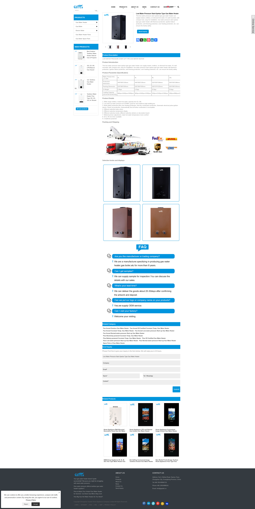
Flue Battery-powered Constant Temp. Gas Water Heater (122, 338)
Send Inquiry (143, 31)
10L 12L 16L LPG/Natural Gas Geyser (91, 68)
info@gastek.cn (161, 488)
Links (76, 505)
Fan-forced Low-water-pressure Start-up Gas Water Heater (154, 331)
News (144, 7)
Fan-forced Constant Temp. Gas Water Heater (118, 331)
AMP (100, 505)
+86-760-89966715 (161, 482)
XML (95, 505)
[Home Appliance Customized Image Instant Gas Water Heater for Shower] (167, 415)
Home (113, 7)
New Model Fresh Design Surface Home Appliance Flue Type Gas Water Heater (167, 460)
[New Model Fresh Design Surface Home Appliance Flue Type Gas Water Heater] (167, 445)
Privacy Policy (110, 505)
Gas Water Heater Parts (83, 34)
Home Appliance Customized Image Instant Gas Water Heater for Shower (166, 430)
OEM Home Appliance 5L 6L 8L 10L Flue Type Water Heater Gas (114, 460)
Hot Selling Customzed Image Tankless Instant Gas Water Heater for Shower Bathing (141, 460)
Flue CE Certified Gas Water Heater (154, 338)
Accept (35, 504)
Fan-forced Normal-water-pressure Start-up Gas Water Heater (123, 333)
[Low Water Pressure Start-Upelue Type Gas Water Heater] (110, 47)
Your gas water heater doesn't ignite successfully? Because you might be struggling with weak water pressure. (88, 481)
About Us (134, 7)
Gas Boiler (79, 26)
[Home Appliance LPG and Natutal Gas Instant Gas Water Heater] (141, 415)
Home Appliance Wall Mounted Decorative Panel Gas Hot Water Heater (114, 430)
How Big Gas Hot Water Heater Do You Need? (88, 496)
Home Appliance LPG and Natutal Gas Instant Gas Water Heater (141, 430)
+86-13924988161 (163, 485)
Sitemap (84, 505)
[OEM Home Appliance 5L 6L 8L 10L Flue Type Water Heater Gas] (115, 445)
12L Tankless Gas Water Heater (91, 82)
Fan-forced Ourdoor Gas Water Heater (116, 328)
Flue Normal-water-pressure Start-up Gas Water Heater (157, 340)
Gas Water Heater (81, 22)
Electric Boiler (80, 30)
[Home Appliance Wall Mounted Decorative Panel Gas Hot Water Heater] (115, 415)
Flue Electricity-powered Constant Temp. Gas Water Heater (123, 336)
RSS (90, 505)
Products (123, 7)
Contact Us (154, 7)
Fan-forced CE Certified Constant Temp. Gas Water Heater (149, 328)
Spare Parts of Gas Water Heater (114, 343)
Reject (26, 504)
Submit (176, 389)
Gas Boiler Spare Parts (83, 38)
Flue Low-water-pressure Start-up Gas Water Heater (120, 340)
